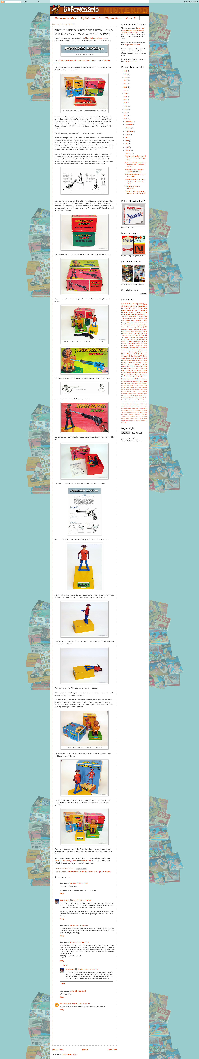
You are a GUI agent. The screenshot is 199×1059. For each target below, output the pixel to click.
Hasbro (144, 360)
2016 (125, 103)
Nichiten (124, 343)
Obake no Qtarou (131, 402)
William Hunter (65, 1004)
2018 (125, 96)
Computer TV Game (140, 356)
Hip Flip (132, 389)
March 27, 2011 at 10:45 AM (81, 900)
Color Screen (134, 385)
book (139, 323)
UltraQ (128, 339)
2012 (125, 116)
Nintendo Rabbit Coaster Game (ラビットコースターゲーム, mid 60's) (135, 164)
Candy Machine (142, 383)
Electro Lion (133, 387)
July (127, 137)
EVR (136, 358)
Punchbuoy (136, 404)
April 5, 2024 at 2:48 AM (78, 991)
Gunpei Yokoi (92, 872)
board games (127, 319)
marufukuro (129, 381)
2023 (125, 81)
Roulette (124, 345)
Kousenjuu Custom (140, 364)
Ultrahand (137, 414)
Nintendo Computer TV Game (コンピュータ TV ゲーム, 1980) (135, 181)
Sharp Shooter (132, 372)
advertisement (125, 416)
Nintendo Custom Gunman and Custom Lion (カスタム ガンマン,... (135, 158)
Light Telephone (137, 366)
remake (123, 383)
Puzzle (128, 320)
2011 (125, 119)
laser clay (138, 418)
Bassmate (124, 329)
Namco (127, 399)
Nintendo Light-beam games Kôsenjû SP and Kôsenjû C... (135, 192)
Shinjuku (140, 406)
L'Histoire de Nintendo (127, 395)
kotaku (132, 418)
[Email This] (77, 869)
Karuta (145, 320)
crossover (144, 416)
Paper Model (131, 343)
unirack (131, 420)
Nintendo (108, 872)
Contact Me (131, 18)
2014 (125, 109)
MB (138, 314)
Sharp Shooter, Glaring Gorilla (66, 861)
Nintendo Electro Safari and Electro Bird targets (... (134, 170)
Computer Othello (127, 356)
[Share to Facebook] (84, 869)
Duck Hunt (130, 358)
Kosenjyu (130, 393)
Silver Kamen (142, 372)
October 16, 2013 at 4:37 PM (79, 942)
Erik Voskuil (64, 900)
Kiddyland (124, 393)
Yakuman (130, 379)
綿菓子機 (123, 422)
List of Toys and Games (110, 18)
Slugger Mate (125, 375)
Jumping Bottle (141, 362)
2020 (125, 90)
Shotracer (128, 408)
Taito (145, 410)
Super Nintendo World (131, 410)
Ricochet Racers (125, 406)
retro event (124, 352)
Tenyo (135, 377)
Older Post (112, 1050)
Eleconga (124, 333)
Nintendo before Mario (65, 18)
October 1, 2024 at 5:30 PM (81, 1004)
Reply (62, 893)
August (128, 134)
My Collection (88, 18)
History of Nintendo (136, 333)
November (129, 125)
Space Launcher (136, 408)
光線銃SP (142, 327)
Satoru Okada (134, 406)
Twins (145, 412)
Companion (143, 339)
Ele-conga (143, 331)
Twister (132, 337)
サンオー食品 (133, 352)
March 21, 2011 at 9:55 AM (79, 883)
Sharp (136, 335)
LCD (136, 395)
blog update (138, 306)
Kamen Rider (126, 364)
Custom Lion (83, 872)
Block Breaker (134, 329)
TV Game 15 (142, 335)
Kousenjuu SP (138, 325)
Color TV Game (126, 314)
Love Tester (133, 323)
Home (85, 1050)
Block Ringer (126, 354)
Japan (139, 391)
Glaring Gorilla (125, 389)
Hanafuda (143, 341)
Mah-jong (128, 368)
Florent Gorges (135, 341)
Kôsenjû (124, 366)
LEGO (129, 366)
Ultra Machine (136, 320)
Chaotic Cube (129, 331)
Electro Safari (134, 360)
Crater (123, 358)
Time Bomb (133, 412)
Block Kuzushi (142, 352)
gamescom (143, 347)
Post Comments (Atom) (69, 1054)
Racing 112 (139, 343)
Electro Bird (143, 358)
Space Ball (138, 375)
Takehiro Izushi (125, 412)
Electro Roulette (142, 387)
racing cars (134, 339)
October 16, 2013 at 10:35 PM (88, 969)
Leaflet (140, 308)
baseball (132, 347)
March (128, 150)
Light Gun (101, 872)
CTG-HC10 (135, 383)
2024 (125, 77)
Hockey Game (139, 389)
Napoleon (131, 399)
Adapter (129, 383)
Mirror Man (143, 368)
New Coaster (138, 399)
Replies (65, 965)
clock (137, 347)
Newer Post (57, 1050)
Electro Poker (125, 360)
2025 (125, 74)
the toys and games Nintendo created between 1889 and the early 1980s (132, 30)
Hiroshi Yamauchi (127, 362)
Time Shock (140, 412)
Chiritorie (144, 354)
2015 (125, 106)
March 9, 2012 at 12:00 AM (79, 925)
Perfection (139, 402)
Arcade (131, 312)
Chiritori (136, 354)
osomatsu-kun (137, 381)
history (123, 418)
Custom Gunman (72, 872)
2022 (125, 84)
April (127, 147)
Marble (140, 395)
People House (136, 370)
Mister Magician (130, 397)
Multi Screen (125, 370)
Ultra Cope (139, 337)
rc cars (128, 350)
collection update (135, 416)
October (128, 128)
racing (123, 350)
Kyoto (145, 393)
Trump (129, 316)
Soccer (132, 375)
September (129, 131)
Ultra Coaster (128, 414)
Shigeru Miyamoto (135, 345)
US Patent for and (76, 60)
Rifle (145, 343)
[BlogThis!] (79, 869)
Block (135, 308)
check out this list (131, 61)
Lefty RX (131, 335)
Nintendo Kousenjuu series (95, 38)
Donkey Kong (125, 387)
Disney (134, 314)
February (129, 153)
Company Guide (141, 312)
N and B (135, 310)
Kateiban (144, 391)
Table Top (140, 410)
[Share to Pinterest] (86, 869)
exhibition (137, 379)
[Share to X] (82, 869)
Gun (140, 360)
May (127, 144)
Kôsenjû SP (125, 323)
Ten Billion (129, 377)
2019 (125, 93)
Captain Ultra (125, 385)
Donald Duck (143, 385)
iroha (127, 418)
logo (135, 327)
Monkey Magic (138, 397)
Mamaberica (135, 368)
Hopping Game (131, 391)
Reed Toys (143, 404)
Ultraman (129, 327)
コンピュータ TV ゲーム (140, 420)
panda (145, 381)
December (129, 121)
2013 (125, 112)
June (127, 141)
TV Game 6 (125, 337)
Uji (122, 414)
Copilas (137, 331)
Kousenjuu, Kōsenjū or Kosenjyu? (132, 187)
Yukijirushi (144, 414)
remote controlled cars (139, 350)
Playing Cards (137, 304)
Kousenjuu (130, 325)
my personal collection (132, 45)
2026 (125, 71)
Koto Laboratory (138, 393)
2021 (125, 87)
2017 (125, 100)
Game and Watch (137, 318)
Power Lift (129, 404)
